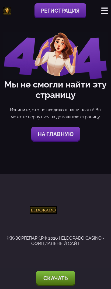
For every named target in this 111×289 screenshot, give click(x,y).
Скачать (55, 278)
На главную (56, 134)
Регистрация (60, 11)
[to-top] (101, 256)
